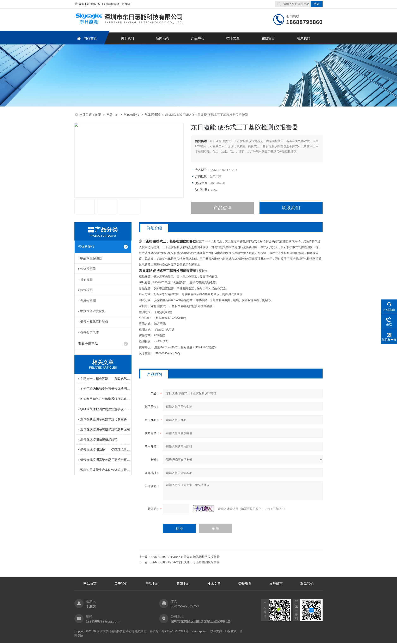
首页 (98, 114)
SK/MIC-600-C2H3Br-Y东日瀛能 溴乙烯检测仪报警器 (185, 556)
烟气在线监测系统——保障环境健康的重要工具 (105, 449)
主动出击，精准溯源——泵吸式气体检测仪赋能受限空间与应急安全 (105, 378)
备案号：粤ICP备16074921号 (169, 631)
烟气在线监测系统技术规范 (98, 439)
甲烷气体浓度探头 (92, 311)
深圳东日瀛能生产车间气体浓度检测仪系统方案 (105, 470)
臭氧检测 (86, 279)
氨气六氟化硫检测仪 (94, 321)
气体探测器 (152, 114)
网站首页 (90, 38)
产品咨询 (223, 207)
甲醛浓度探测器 (91, 258)
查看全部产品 (88, 343)
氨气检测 (86, 290)
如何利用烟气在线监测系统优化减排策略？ (105, 399)
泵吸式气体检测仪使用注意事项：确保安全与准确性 (105, 409)
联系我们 (303, 38)
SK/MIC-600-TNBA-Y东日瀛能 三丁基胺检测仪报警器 (185, 562)
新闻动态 (162, 38)
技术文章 (233, 38)
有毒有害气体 (89, 332)
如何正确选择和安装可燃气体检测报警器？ (105, 388)
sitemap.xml (199, 631)
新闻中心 (183, 584)
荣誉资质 (245, 584)
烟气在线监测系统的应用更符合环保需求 (105, 459)
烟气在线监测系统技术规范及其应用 (105, 429)
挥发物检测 (88, 300)
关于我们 (127, 38)
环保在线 (231, 631)
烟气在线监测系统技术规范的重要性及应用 (105, 419)
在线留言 (268, 38)
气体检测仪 (131, 114)
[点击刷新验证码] (203, 508)
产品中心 (197, 38)
